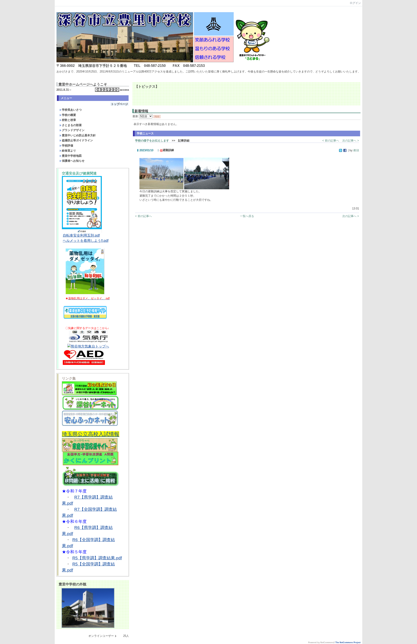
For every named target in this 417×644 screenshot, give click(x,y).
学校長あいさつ (72, 109)
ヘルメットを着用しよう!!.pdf (85, 240)
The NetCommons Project (348, 642)
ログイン (355, 3)
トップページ (119, 104)
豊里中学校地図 (72, 155)
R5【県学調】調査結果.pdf (97, 558)
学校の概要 (69, 115)
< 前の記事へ (330, 140)
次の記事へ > (350, 140)
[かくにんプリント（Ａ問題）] (90, 464)
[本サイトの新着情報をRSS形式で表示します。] (157, 116)
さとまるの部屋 (72, 125)
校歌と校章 (69, 120)
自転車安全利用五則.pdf (81, 235)
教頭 (356, 150)
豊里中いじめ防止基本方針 (79, 135)
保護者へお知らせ (73, 160)
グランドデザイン (73, 130)
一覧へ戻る (247, 216)
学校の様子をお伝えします (152, 140)
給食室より (69, 150)
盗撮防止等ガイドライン (77, 140)
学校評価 (67, 145)
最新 (135, 116)
